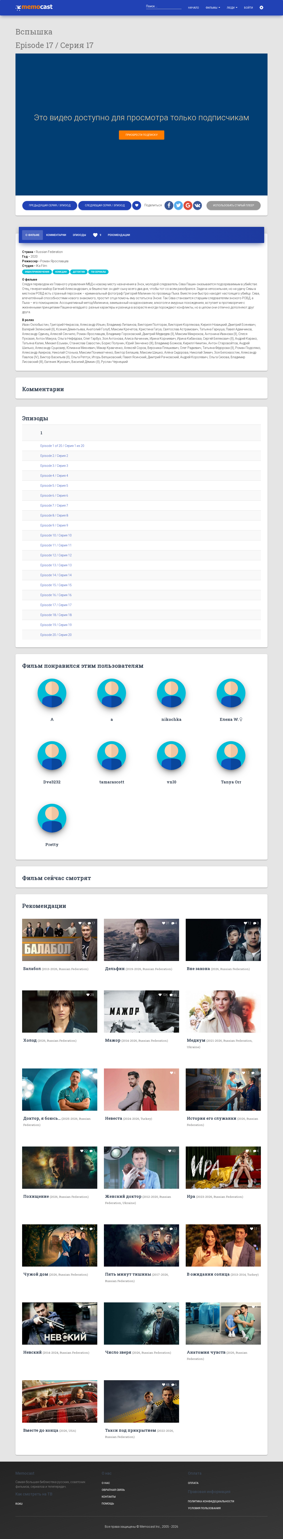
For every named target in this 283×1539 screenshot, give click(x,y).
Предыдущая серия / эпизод (50, 205)
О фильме (32, 235)
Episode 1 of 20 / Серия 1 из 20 (62, 446)
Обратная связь (113, 1489)
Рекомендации (119, 235)
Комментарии (56, 235)
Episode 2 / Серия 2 (54, 455)
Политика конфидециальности (211, 1501)
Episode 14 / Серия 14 (56, 575)
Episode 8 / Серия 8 (54, 515)
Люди (231, 7)
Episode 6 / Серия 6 (54, 495)
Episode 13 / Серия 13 (56, 565)
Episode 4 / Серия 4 (54, 475)
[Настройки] (262, 7)
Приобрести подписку (142, 134)
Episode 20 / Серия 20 (56, 635)
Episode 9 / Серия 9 (54, 525)
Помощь (108, 1503)
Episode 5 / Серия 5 (54, 485)
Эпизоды (79, 235)
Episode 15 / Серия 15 (56, 585)
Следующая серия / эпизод (105, 205)
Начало (193, 7)
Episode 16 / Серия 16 (56, 595)
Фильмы (212, 7)
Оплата (193, 1483)
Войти (248, 7)
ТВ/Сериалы (98, 272)
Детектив (79, 272)
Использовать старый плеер (233, 205)
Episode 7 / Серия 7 (54, 505)
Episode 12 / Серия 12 (56, 555)
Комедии (61, 272)
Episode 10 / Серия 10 (56, 535)
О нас (106, 1483)
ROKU (19, 1503)
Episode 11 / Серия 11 (56, 545)
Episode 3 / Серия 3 (54, 465)
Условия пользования (204, 1508)
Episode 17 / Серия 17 (56, 605)
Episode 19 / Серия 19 (56, 625)
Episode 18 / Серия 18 (56, 615)
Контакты (109, 1496)
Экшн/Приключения (37, 272)
